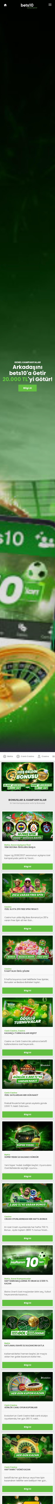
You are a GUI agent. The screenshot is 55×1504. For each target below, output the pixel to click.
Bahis (10, 756)
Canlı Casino (27, 756)
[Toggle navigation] (50, 4)
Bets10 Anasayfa (5, 5)
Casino (45, 756)
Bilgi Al (27, 388)
